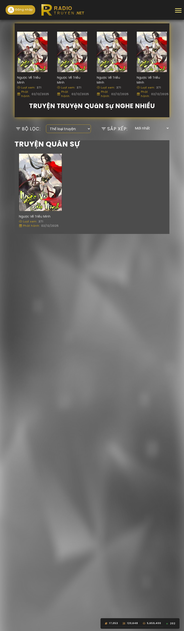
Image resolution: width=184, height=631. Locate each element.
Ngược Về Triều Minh (34, 216)
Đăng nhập (24, 9)
